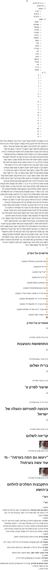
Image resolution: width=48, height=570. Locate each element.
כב (38, 131)
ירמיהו (36, 35)
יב (38, 104)
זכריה (37, 67)
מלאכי (36, 70)
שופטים (36, 24)
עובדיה (36, 48)
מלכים (36, 30)
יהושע (41, 19)
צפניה (37, 62)
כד (38, 136)
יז (38, 118)
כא (38, 128)
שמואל (36, 27)
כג (38, 134)
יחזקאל (36, 38)
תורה (37, 11)
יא (38, 102)
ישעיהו (36, 32)
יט (38, 123)
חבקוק (36, 59)
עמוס (37, 46)
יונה (37, 51)
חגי (38, 64)
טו (38, 112)
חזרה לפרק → (42, 568)
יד (38, 110)
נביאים (41, 8)
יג (38, 107)
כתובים (36, 16)
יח (38, 120)
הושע (37, 40)
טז (38, 115)
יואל (37, 43)
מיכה (37, 54)
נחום (37, 56)
